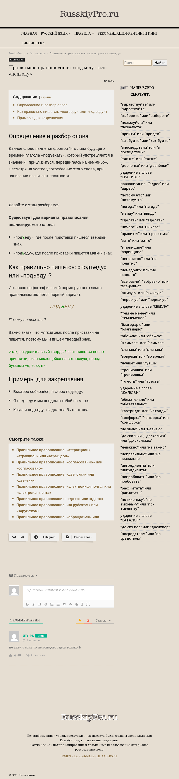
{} (82, 604)
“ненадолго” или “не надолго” (138, 272)
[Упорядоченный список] (52, 604)
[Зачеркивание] (46, 604)
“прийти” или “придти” (140, 133)
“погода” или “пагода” (139, 206)
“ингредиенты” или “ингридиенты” (137, 467)
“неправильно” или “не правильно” (140, 456)
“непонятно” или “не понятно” (138, 261)
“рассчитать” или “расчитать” (135, 490)
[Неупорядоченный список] (58, 604)
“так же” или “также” (138, 158)
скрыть (46, 96)
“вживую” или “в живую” (141, 292)
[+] (88, 604)
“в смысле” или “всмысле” (142, 342)
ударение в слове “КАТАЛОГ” (136, 518)
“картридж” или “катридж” (144, 410)
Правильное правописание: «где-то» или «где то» (59, 498)
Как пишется (37, 53)
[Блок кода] (70, 604)
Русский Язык (54, 33)
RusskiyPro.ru (17, 53)
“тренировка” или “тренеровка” (136, 372)
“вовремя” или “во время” (142, 356)
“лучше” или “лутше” (138, 363)
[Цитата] (64, 604)
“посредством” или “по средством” (140, 536)
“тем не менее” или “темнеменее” (137, 315)
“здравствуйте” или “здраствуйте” (137, 106)
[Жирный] (27, 604)
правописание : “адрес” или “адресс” (144, 186)
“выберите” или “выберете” (144, 115)
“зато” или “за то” (135, 240)
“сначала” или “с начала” (141, 349)
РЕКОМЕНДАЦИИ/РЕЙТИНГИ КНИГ (128, 33)
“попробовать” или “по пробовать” (140, 479)
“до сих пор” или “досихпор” (145, 527)
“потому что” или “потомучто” (135, 197)
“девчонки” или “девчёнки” (144, 165)
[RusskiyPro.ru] (89, 15)
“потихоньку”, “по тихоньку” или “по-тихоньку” (137, 504)
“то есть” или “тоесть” (140, 381)
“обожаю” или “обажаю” (141, 336)
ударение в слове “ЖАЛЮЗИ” (136, 390)
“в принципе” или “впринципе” (135, 249)
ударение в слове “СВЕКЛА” (144, 306)
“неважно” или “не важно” (143, 447)
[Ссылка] (76, 604)
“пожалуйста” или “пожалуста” (136, 124)
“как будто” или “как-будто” (145, 140)
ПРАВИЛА (82, 33)
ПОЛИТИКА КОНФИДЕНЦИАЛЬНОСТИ (89, 756)
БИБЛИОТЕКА (33, 43)
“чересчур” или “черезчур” (144, 299)
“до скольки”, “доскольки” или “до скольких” (143, 438)
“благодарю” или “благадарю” (135, 327)
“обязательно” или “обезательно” (137, 401)
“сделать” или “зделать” (142, 220)
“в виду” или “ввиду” (138, 213)
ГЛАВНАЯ (29, 33)
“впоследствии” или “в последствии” (140, 149)
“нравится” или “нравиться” (144, 233)
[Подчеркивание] (40, 604)
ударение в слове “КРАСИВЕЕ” (136, 174)
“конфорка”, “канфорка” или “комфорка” (145, 420)
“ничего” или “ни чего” (140, 226)
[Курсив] (34, 604)
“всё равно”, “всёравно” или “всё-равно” (144, 283)
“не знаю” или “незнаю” (141, 429)
